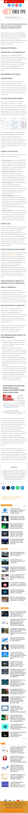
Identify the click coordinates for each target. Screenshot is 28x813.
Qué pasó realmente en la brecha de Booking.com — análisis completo (17, 554)
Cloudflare (13, 254)
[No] (26, 807)
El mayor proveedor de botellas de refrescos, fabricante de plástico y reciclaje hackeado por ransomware (17, 768)
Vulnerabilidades (5, 497)
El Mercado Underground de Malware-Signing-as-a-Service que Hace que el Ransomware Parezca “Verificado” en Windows (18, 622)
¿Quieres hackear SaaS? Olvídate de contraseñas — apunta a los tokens (18, 591)
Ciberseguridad (17, 496)
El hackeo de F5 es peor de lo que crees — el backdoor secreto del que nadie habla (18, 584)
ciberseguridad (18, 497)
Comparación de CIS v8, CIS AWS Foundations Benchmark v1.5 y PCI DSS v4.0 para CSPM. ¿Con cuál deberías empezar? (17, 683)
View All (25, 505)
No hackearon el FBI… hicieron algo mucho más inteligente (17, 561)
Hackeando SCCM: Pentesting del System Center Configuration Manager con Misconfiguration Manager (18, 709)
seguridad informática (10, 499)
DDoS (18, 38)
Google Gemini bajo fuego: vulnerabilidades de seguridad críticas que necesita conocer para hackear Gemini (18, 699)
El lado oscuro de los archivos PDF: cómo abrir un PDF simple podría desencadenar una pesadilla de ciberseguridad (18, 759)
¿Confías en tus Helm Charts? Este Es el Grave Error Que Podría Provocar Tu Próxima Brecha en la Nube (18, 655)
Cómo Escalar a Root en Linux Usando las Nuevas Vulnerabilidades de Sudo (17, 518)
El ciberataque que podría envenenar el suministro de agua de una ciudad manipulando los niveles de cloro (18, 631)
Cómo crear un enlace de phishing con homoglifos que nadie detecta (17, 639)
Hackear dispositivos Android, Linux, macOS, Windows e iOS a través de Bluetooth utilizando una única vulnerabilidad (17, 718)
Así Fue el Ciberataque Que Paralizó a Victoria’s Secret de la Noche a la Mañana (18, 599)
